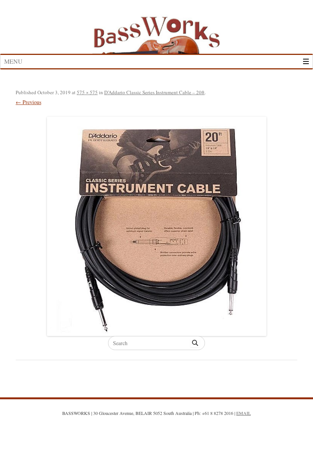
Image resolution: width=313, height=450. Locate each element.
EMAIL (243, 413)
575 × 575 (87, 92)
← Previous (28, 102)
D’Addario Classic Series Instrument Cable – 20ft (154, 92)
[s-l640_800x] (156, 226)
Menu (13, 61)
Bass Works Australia (156, 31)
